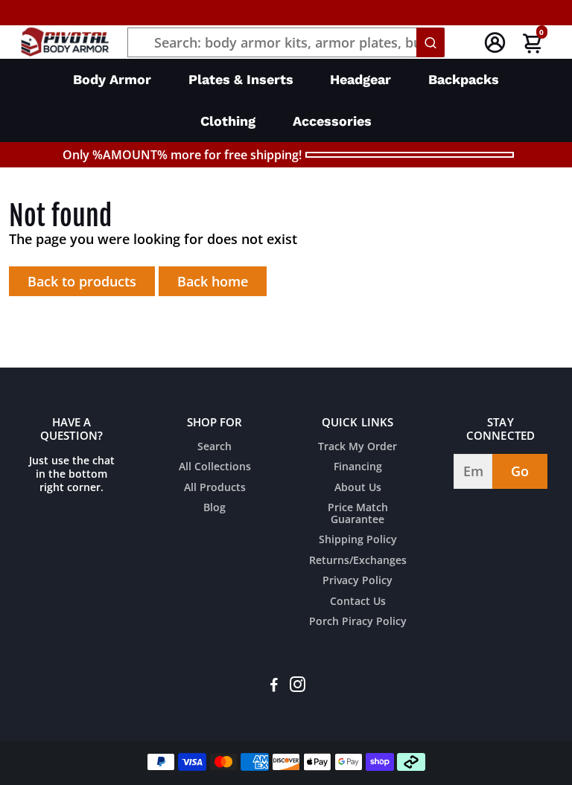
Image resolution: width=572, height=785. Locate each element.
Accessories (332, 121)
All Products (215, 488)
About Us (357, 488)
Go (520, 471)
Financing (358, 467)
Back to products (82, 281)
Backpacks (463, 79)
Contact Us (358, 602)
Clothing (227, 121)
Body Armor (112, 79)
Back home (212, 281)
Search (214, 447)
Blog (214, 508)
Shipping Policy (358, 540)
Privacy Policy (357, 581)
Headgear (360, 79)
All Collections (215, 467)
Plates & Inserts (240, 79)
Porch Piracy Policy (358, 622)
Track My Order (357, 447)
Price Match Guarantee (358, 513)
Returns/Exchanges (358, 561)
